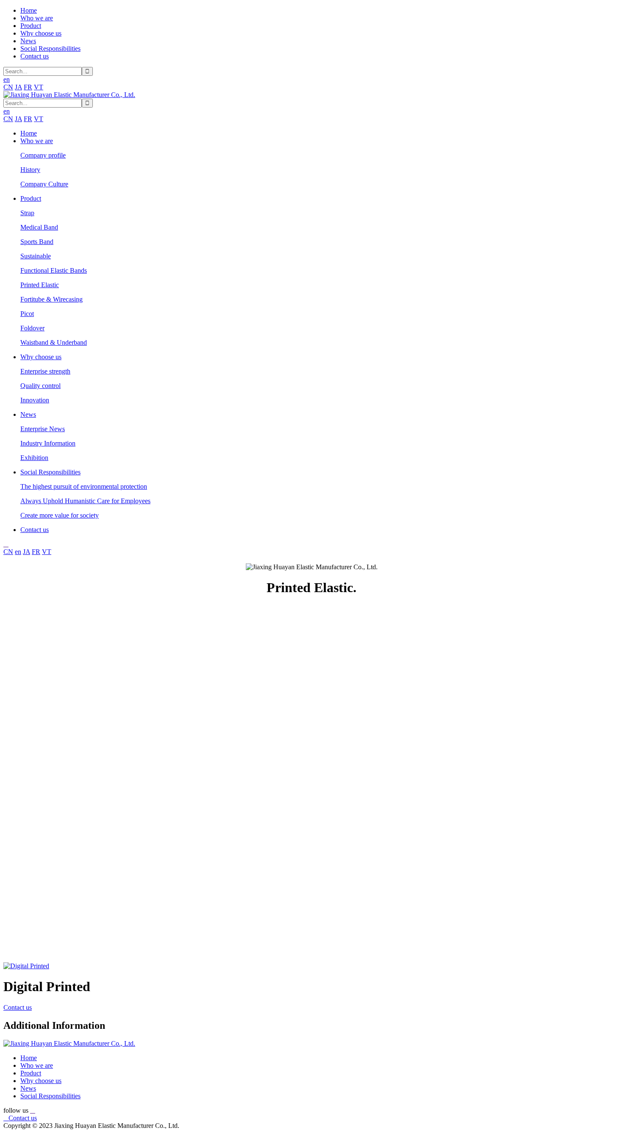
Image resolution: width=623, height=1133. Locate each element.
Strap (27, 212)
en (18, 551)
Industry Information (47, 443)
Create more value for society (59, 515)
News (28, 40)
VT (38, 87)
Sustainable (35, 256)
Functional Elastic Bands (53, 270)
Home (28, 10)
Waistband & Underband (53, 342)
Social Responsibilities (50, 48)
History (30, 169)
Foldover (32, 328)
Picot (27, 313)
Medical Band (39, 227)
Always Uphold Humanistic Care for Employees (85, 500)
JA (18, 87)
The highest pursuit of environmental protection (83, 486)
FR (28, 87)
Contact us (34, 56)
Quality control (40, 385)
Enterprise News (42, 428)
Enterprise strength (45, 371)
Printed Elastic (39, 284)
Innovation (34, 400)
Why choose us (40, 33)
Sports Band (36, 241)
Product (30, 25)
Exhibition (34, 457)
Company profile (43, 155)
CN (8, 87)
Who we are (36, 18)
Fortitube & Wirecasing (51, 299)
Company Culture (44, 184)
